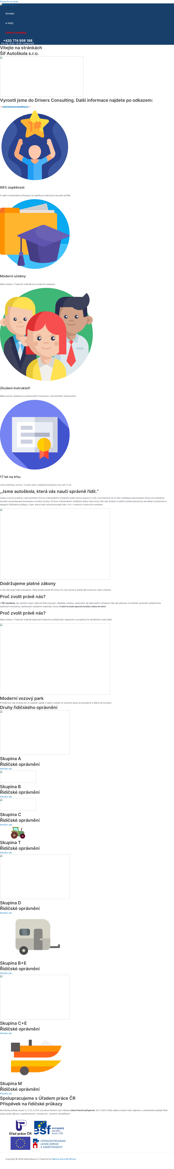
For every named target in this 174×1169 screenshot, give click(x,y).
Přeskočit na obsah (9, 1)
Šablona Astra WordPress (64, 1159)
